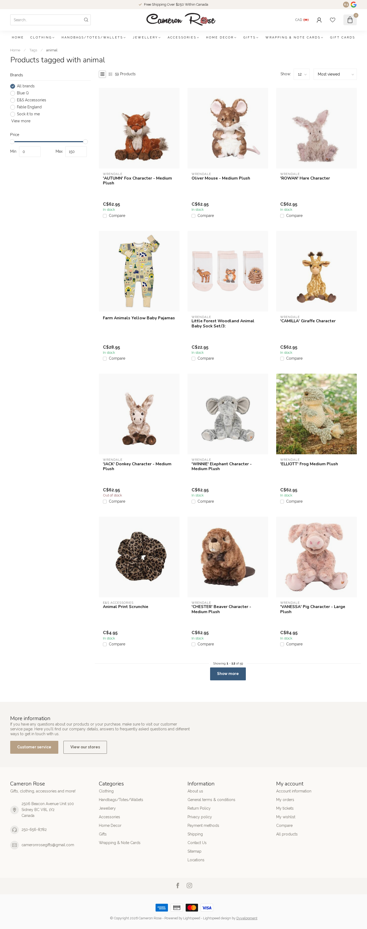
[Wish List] (332, 20)
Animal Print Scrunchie (125, 606)
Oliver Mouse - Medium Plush (221, 178)
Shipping (195, 834)
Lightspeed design (217, 918)
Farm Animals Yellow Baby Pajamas (139, 318)
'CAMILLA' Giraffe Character (308, 321)
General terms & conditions (211, 800)
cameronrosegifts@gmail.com (47, 845)
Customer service (34, 747)
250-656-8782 (34, 829)
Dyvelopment (246, 918)
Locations (196, 860)
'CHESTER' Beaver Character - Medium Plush (221, 609)
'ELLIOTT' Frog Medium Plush (309, 464)
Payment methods (203, 825)
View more (20, 121)
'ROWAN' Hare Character (305, 178)
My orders (285, 800)
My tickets (285, 808)
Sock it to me (28, 114)
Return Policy (199, 808)
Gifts (249, 37)
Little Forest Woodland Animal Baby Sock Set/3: (223, 323)
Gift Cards (342, 37)
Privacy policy (200, 817)
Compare (117, 216)
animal (51, 50)
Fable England (29, 107)
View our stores (85, 747)
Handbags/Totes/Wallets (92, 37)
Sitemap (195, 851)
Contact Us (197, 843)
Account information (293, 791)
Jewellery (145, 37)
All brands (26, 86)
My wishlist (285, 817)
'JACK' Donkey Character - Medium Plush (137, 466)
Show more (228, 673)
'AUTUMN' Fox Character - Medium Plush (137, 181)
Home (18, 37)
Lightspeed (191, 918)
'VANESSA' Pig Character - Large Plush (312, 609)
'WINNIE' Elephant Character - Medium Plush (222, 466)
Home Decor (220, 37)
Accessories (182, 37)
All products (287, 834)
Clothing (41, 37)
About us (195, 791)
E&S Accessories (31, 100)
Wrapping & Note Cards (293, 37)
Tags (33, 50)
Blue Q (23, 93)
